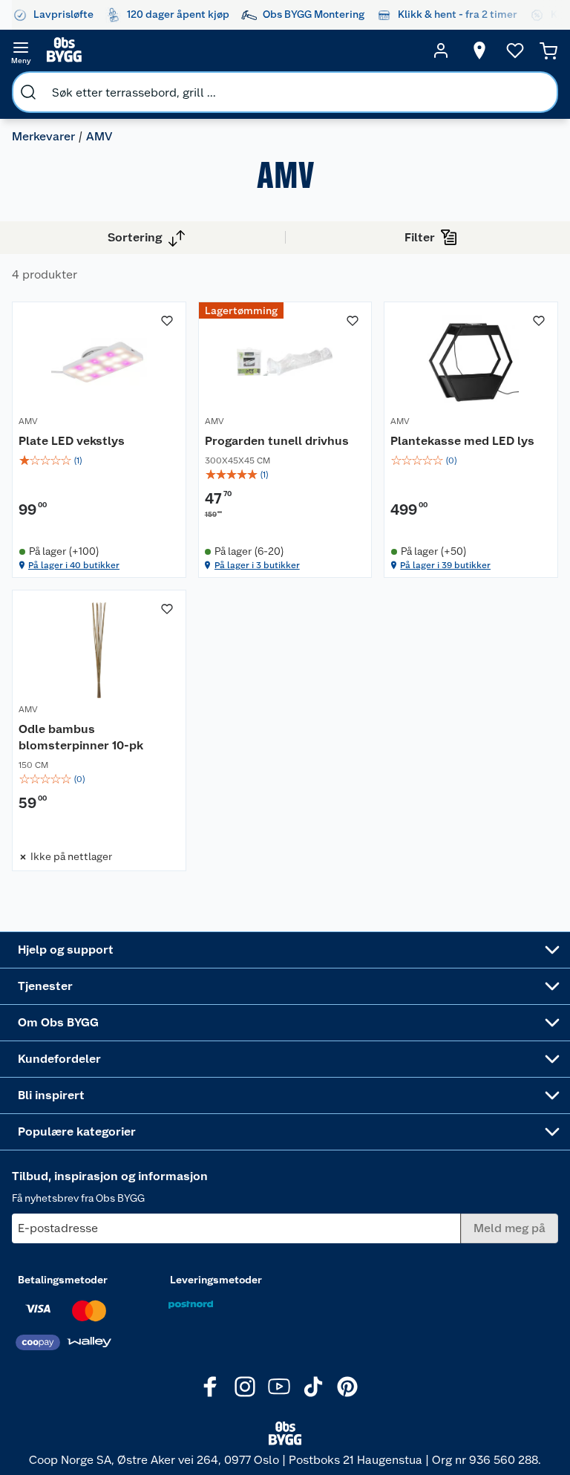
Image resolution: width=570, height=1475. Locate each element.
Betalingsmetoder (63, 1280)
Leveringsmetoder (216, 1280)
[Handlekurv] (548, 50)
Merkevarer (43, 136)
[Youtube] (279, 1386)
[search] (28, 92)
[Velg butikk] (479, 50)
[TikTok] (313, 1386)
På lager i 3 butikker (257, 565)
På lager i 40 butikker (73, 565)
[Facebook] (211, 1386)
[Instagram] (245, 1386)
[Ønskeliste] (515, 50)
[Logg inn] (441, 50)
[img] (99, 460)
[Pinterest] (347, 1386)
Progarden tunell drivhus (277, 441)
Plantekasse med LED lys (462, 441)
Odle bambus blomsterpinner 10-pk (81, 737)
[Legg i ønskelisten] (167, 320)
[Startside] (231, 50)
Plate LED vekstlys (72, 441)
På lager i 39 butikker (445, 565)
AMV (28, 421)
